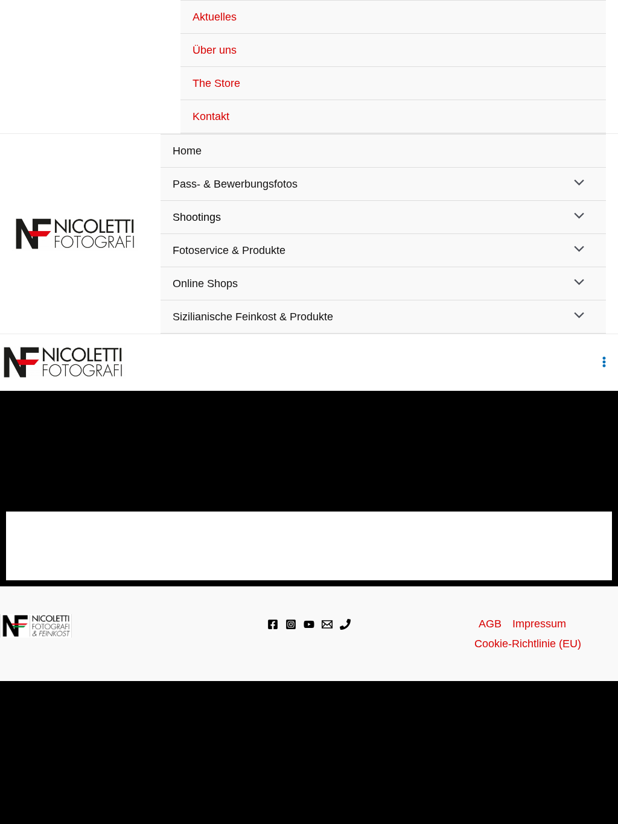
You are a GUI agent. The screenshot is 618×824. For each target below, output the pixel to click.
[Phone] (345, 624)
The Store (216, 83)
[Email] (327, 624)
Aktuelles (215, 17)
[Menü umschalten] (576, 183)
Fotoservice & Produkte (229, 250)
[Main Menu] (604, 362)
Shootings (197, 217)
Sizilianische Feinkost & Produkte (253, 317)
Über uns (215, 50)
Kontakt (211, 116)
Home (187, 151)
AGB (490, 624)
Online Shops (205, 283)
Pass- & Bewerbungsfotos (235, 184)
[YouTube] (309, 624)
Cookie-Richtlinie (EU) (527, 644)
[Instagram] (290, 624)
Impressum (539, 624)
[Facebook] (272, 624)
